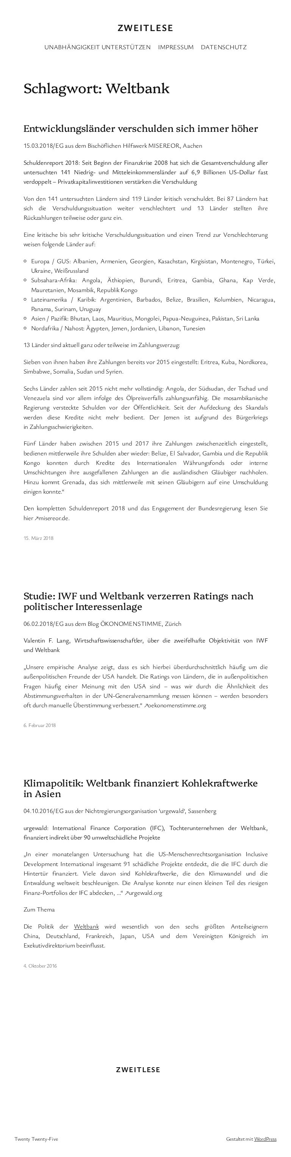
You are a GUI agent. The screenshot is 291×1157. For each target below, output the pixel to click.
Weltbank (86, 926)
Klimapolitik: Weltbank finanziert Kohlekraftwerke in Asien (140, 788)
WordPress (265, 1138)
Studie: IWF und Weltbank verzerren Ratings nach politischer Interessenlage (138, 600)
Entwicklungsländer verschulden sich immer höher (140, 127)
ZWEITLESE (145, 27)
